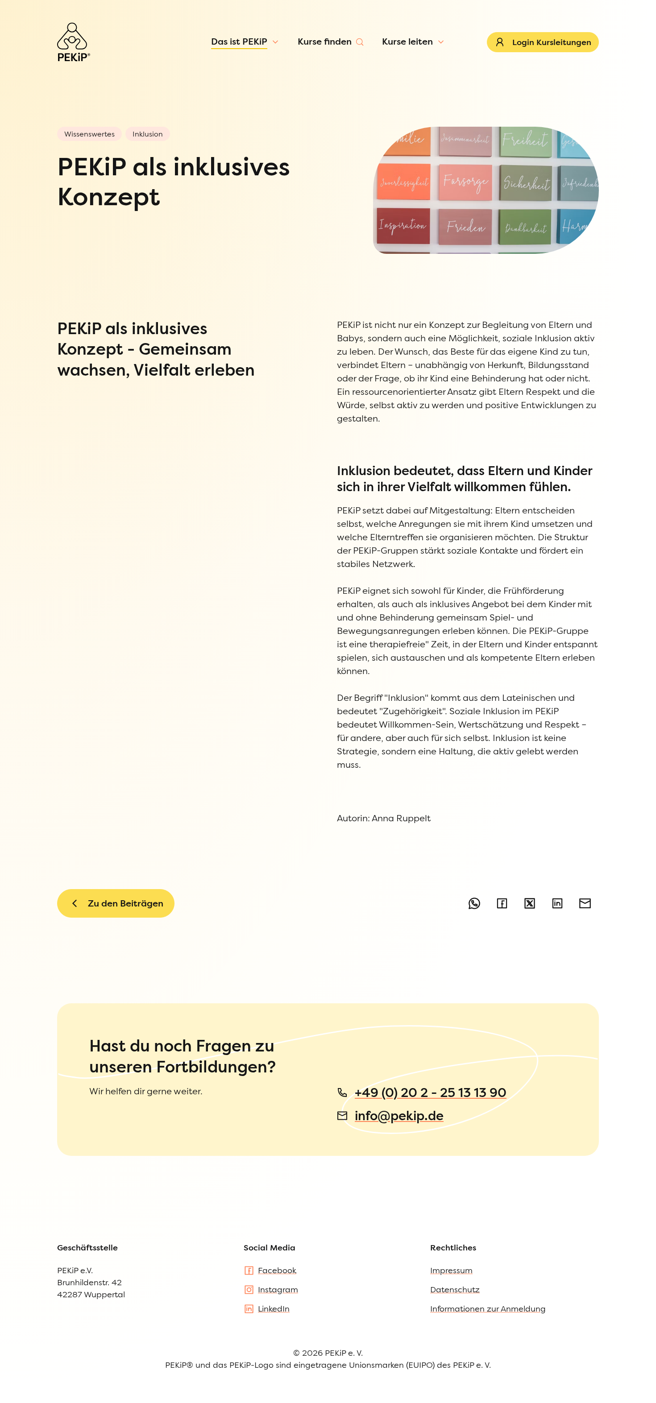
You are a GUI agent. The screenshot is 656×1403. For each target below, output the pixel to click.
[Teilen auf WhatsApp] (474, 903)
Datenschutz (455, 1289)
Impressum (451, 1270)
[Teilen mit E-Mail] (585, 903)
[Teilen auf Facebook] (502, 903)
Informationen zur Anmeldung (488, 1309)
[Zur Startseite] (73, 41)
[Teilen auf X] (530, 903)
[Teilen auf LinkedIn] (557, 903)
